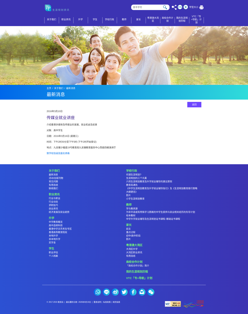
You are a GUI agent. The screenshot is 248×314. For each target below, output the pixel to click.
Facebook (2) (132, 292)
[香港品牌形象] (193, 304)
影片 (128, 195)
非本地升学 (54, 239)
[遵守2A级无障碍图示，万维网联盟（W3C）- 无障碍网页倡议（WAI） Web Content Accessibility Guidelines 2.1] (173, 304)
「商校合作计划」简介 (137, 265)
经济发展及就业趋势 (59, 212)
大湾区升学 (132, 249)
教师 (129, 204)
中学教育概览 (56, 222)
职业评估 (53, 252)
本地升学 (53, 235)
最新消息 (70, 88)
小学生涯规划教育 (135, 198)
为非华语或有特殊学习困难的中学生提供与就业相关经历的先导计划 (160, 212)
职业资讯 (54, 194)
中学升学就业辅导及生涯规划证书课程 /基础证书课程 (153, 219)
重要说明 (97, 302)
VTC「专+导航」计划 (139, 278)
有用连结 (53, 185)
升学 (51, 218)
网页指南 (116, 302)
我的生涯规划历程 (137, 271)
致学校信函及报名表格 (58, 153)
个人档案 (53, 256)
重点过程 (130, 232)
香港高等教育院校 (58, 232)
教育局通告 (132, 185)
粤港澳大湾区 (134, 245)
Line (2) (106, 292)
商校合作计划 (134, 261)
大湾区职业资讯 (134, 252)
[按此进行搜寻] (165, 7)
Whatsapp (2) (97, 292)
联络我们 (53, 188)
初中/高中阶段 (133, 235)
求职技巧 (53, 205)
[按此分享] (174, 7)
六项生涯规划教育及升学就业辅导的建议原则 (149, 181)
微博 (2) (115, 292)
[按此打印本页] (201, 7)
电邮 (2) (141, 292)
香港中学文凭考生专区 (60, 229)
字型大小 (193, 7)
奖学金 (52, 242)
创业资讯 (53, 208)
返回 (194, 104)
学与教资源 (132, 208)
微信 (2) (150, 292)
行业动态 (53, 201)
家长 (129, 224)
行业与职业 (54, 198)
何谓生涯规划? (133, 174)
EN (180, 7)
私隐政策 (107, 302)
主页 (49, 88)
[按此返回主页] (58, 8)
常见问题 (53, 181)
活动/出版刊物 (56, 178)
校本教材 (130, 215)
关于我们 (58, 88)
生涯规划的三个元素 (136, 178)
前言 (128, 229)
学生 (51, 248)
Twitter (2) (124, 292)
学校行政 (131, 170)
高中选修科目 (56, 225)
